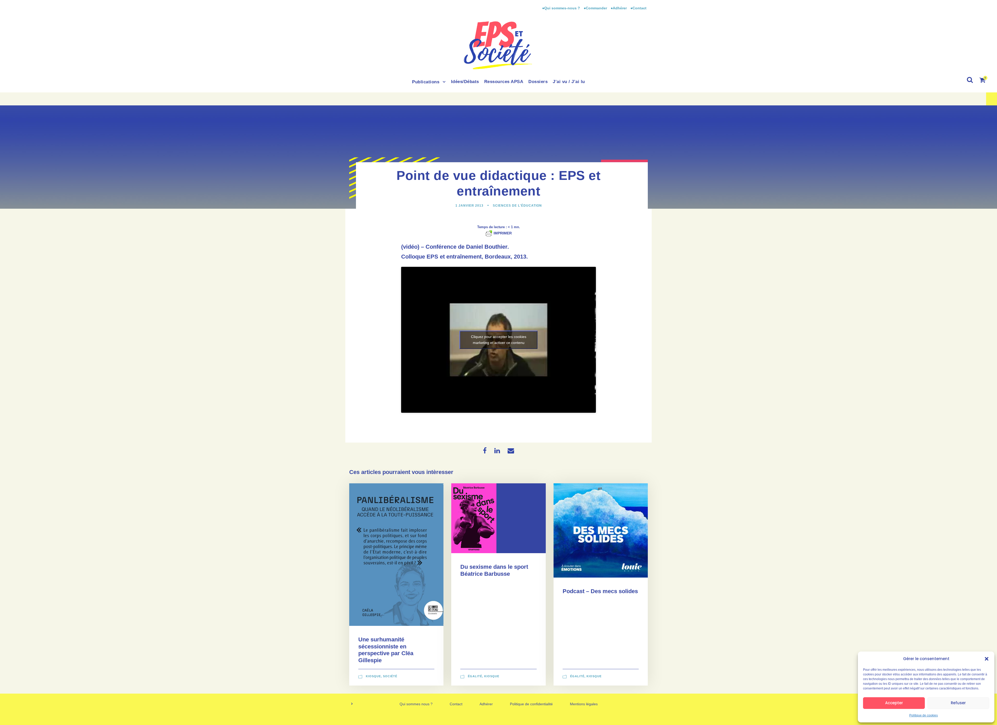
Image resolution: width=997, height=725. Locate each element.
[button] (986, 658)
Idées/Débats (465, 81)
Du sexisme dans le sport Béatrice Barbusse (494, 570)
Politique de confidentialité (531, 704)
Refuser (958, 703)
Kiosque (373, 676)
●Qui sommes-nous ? (561, 8)
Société (390, 676)
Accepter (894, 703)
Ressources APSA (503, 81)
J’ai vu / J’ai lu (569, 81)
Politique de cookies (923, 715)
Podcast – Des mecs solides (600, 591)
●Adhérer (619, 8)
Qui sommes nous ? (416, 704)
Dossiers (538, 81)
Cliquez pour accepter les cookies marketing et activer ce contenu (498, 340)
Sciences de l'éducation (517, 205)
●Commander (595, 8)
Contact (456, 704)
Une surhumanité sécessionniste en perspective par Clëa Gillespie (385, 649)
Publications (425, 81)
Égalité (475, 676)
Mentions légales (584, 704)
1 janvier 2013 (469, 205)
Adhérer (486, 704)
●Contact (638, 8)
